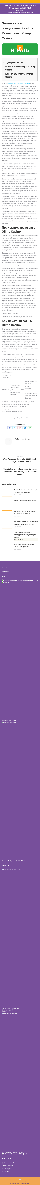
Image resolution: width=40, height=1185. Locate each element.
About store (5, 568)
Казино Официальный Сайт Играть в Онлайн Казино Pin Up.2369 (26, 523)
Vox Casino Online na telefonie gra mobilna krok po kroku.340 (25, 512)
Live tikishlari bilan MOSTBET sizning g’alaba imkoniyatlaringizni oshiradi (25, 536)
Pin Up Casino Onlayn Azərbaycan (25, 500)
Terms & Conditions (7, 1165)
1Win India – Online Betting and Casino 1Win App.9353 (24, 546)
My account (5, 571)
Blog (18, 418)
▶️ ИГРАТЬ (20, 49)
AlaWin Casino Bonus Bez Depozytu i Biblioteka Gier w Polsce (26, 491)
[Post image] (7, 493)
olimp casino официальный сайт (19, 84)
